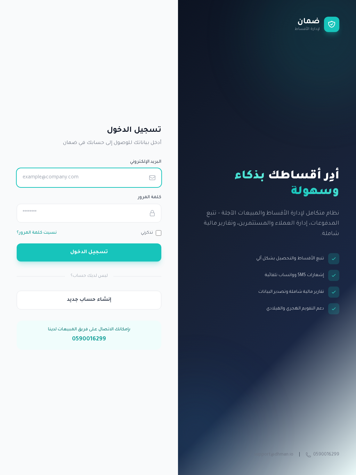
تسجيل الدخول (89, 252)
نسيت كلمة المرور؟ (37, 233)
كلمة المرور (149, 197)
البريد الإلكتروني (145, 162)
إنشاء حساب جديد (89, 300)
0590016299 (326, 454)
